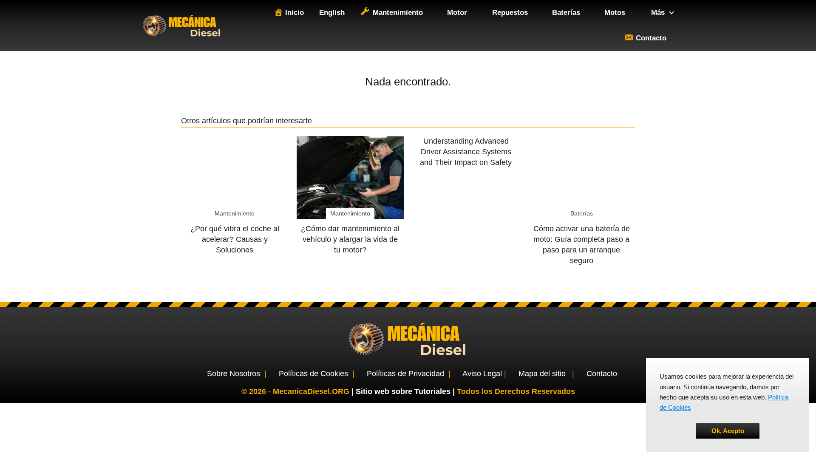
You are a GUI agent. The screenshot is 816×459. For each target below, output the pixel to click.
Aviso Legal (482, 373)
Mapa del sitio (542, 373)
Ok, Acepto (727, 430)
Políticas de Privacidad (405, 373)
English (332, 12)
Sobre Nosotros (233, 373)
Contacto (601, 373)
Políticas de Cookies (313, 373)
